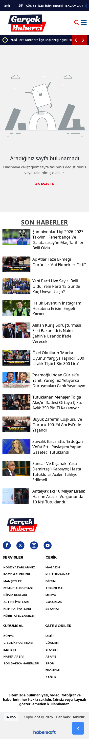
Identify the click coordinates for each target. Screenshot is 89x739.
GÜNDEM (52, 642)
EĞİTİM (50, 581)
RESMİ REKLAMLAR (68, 5)
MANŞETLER (12, 581)
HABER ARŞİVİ (13, 656)
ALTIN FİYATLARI (16, 601)
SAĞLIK (50, 677)
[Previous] (75, 40)
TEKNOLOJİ (54, 588)
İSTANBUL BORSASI (18, 588)
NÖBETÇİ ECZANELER (19, 615)
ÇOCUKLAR (53, 601)
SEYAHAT (52, 608)
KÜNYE (31, 5)
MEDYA (50, 595)
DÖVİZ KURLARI (15, 595)
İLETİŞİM (45, 5)
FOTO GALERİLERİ (16, 574)
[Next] (83, 40)
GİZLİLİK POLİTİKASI (18, 642)
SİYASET (51, 649)
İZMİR (49, 635)
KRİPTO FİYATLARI (17, 608)
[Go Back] (78, 728)
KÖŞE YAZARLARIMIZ (19, 567)
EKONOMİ (52, 670)
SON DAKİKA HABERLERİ (21, 663)
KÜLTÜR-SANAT (57, 574)
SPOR (49, 663)
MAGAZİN (52, 567)
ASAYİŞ (51, 656)
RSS (12, 717)
